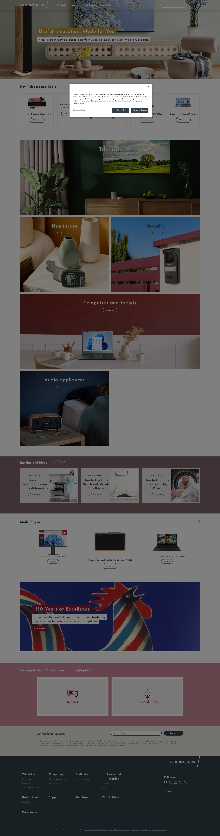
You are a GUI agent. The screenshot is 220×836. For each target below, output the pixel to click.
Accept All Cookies (140, 110)
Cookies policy (79, 103)
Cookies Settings (79, 110)
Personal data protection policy (126, 101)
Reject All (120, 110)
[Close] (149, 87)
